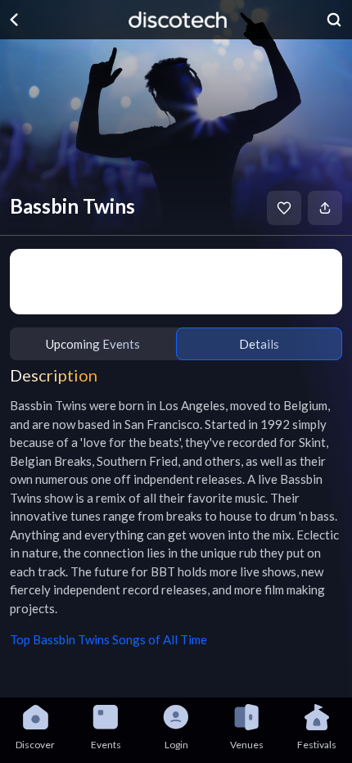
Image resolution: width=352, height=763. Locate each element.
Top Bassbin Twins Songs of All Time (108, 639)
